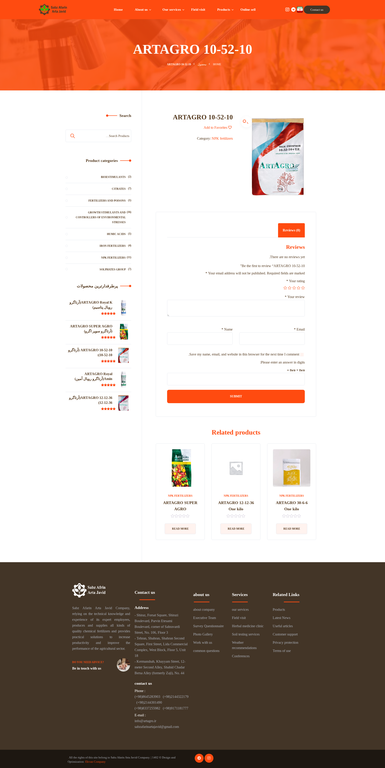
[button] (246, 121)
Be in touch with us (86, 668)
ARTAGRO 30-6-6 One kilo (292, 505)
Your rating (295, 281)
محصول (202, 64)
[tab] (291, 230)
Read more (291, 528)
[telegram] (199, 758)
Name (227, 329)
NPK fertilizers (222, 138)
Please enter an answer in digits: (282, 362)
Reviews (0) (291, 230)
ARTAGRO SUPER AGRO (180, 505)
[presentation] (156, 495)
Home (217, 64)
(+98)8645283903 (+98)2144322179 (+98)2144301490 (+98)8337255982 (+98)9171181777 (161, 702)
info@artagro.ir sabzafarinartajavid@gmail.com (157, 724)
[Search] (73, 136)
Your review (295, 297)
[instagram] (209, 758)
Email (299, 329)
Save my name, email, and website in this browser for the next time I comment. (243, 354)
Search (125, 115)
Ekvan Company (95, 761)
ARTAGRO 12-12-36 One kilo (236, 505)
